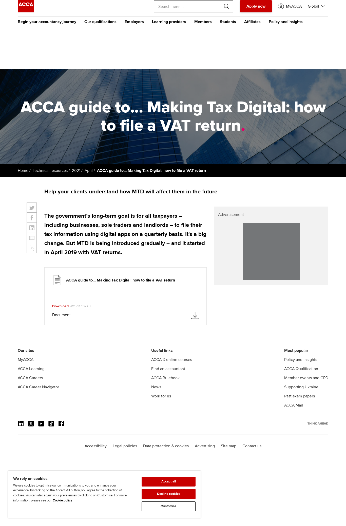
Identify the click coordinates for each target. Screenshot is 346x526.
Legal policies (125, 446)
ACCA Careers (30, 377)
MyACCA (25, 359)
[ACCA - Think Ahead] (26, 11)
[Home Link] (317, 423)
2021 (76, 170)
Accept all (168, 481)
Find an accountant (168, 368)
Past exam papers (299, 396)
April (89, 170)
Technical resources (50, 170)
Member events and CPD (306, 377)
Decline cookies (168, 494)
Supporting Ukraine (301, 387)
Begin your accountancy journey (47, 21)
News (156, 387)
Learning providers (169, 21)
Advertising (205, 446)
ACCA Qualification (301, 368)
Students (228, 21)
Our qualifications (100, 21)
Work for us (161, 396)
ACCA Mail (293, 405)
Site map (228, 446)
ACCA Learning (31, 368)
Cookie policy (62, 500)
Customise (168, 506)
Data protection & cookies (166, 446)
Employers (134, 21)
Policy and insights (286, 21)
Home (23, 170)
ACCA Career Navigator (38, 387)
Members (203, 21)
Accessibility (96, 446)
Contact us (251, 446)
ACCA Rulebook (165, 377)
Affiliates (252, 21)
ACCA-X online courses (171, 359)
